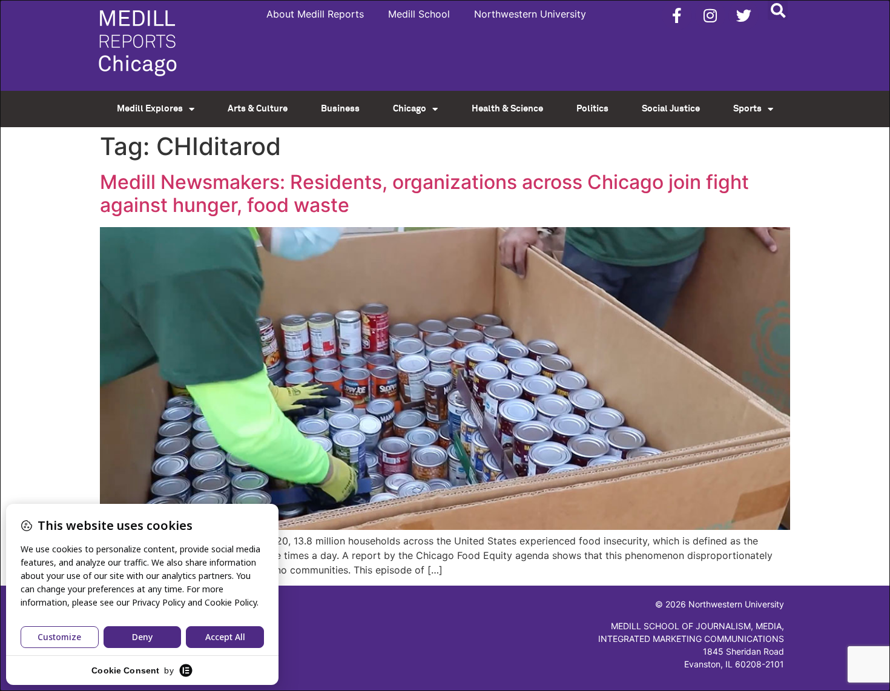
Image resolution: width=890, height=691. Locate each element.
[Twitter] (743, 15)
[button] (778, 10)
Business (340, 108)
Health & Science (507, 108)
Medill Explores (150, 108)
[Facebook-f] (677, 15)
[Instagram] (710, 15)
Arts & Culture (258, 108)
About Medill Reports (315, 14)
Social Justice (671, 108)
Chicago (409, 108)
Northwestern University (530, 14)
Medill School (419, 14)
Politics (592, 108)
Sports (747, 108)
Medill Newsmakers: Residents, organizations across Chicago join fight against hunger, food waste (424, 193)
